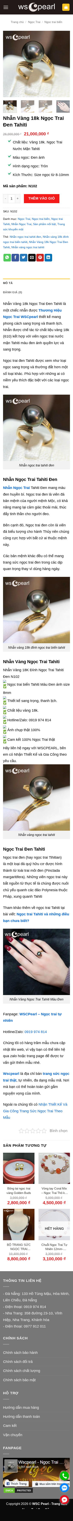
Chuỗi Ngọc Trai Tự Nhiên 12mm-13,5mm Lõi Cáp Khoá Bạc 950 (54, 1247)
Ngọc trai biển (53, 22)
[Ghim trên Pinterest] (40, 257)
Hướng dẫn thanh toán (21, 1417)
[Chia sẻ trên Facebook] (15, 257)
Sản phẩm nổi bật (44, 224)
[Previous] (9, 64)
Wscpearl (11, 1074)
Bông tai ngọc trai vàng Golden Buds (18, 1190)
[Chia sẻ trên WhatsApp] (7, 257)
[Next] (63, 64)
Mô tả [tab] (8, 283)
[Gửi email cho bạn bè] (32, 257)
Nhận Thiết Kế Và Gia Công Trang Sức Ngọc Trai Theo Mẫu (35, 1111)
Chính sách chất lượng (21, 1371)
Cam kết (10, 1426)
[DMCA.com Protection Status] (18, 1490)
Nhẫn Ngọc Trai (21, 224)
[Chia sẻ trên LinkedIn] (48, 257)
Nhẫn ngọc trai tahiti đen (25, 236)
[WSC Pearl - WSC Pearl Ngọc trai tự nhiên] (36, 7)
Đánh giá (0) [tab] (12, 292)
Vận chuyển (12, 1435)
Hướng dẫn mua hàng (21, 1408)
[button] (6, 7)
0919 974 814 (36, 1032)
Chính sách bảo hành (20, 1353)
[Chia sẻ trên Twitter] (23, 257)
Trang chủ (17, 22)
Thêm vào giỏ (41, 198)
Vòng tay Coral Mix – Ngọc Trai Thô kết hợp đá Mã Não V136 (54, 1191)
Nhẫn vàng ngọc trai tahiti (27, 247)
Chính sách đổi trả (18, 1362)
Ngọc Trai (34, 22)
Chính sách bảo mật (19, 1380)
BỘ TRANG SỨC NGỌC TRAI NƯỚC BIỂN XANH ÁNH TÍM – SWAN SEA (18, 1247)
